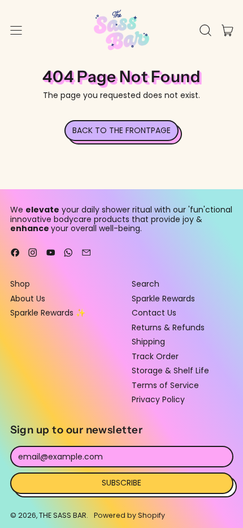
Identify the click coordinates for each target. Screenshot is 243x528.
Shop (20, 283)
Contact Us (154, 312)
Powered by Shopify (129, 515)
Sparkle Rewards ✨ (47, 312)
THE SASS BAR (62, 515)
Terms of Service (165, 385)
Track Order (155, 356)
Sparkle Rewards (163, 298)
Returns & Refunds (168, 327)
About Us (27, 298)
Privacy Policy (158, 399)
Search (145, 283)
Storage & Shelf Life (170, 370)
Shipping (148, 341)
